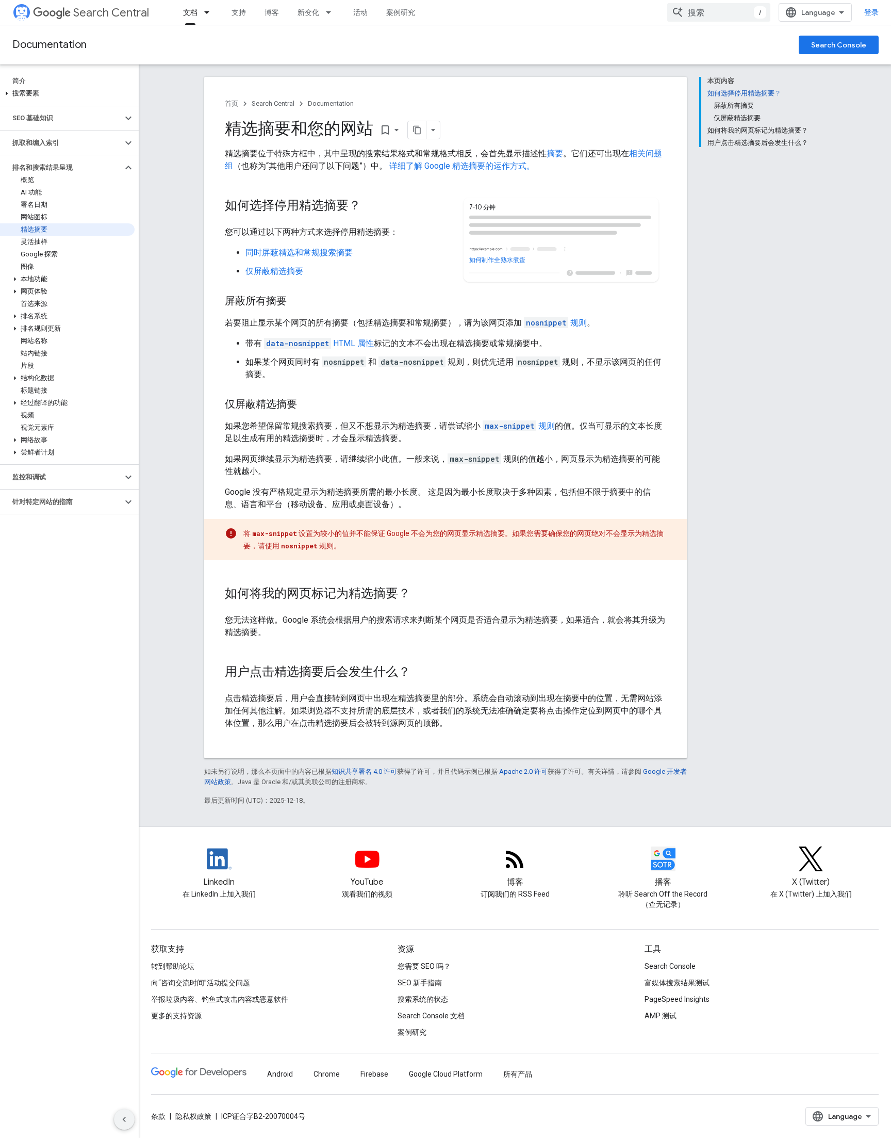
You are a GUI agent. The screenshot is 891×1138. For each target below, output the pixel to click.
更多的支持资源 (176, 1016)
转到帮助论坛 (172, 966)
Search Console (838, 45)
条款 (158, 1116)
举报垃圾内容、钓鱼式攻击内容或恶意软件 (219, 999)
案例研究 (400, 12)
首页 (231, 103)
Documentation (49, 44)
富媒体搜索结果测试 (677, 983)
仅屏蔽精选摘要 (274, 271)
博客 (272, 12)
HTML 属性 (320, 343)
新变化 (308, 12)
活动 (360, 12)
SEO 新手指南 (420, 983)
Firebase (374, 1074)
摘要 (555, 153)
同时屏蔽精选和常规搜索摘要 (299, 252)
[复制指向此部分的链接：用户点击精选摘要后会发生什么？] (420, 672)
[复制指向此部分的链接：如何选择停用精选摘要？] (371, 206)
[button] (67, 93)
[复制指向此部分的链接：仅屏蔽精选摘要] (307, 405)
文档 (190, 12)
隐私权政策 (193, 1116)
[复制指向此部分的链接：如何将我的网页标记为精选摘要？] (420, 594)
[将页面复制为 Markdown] (417, 130)
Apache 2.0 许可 (523, 771)
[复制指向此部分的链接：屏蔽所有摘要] (297, 302)
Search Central (111, 13)
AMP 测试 (660, 1016)
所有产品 (517, 1074)
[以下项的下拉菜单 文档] (209, 12)
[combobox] (718, 12)
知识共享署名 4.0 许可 (364, 771)
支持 (239, 12)
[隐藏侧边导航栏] (124, 1119)
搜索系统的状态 (423, 999)
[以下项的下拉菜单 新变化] (331, 12)
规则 (556, 323)
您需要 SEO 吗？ (424, 966)
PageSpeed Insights (677, 999)
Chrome (327, 1074)
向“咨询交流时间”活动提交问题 (200, 983)
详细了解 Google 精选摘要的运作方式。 (462, 166)
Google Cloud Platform (446, 1074)
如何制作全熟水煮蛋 (497, 260)
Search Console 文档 (431, 1016)
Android (280, 1074)
